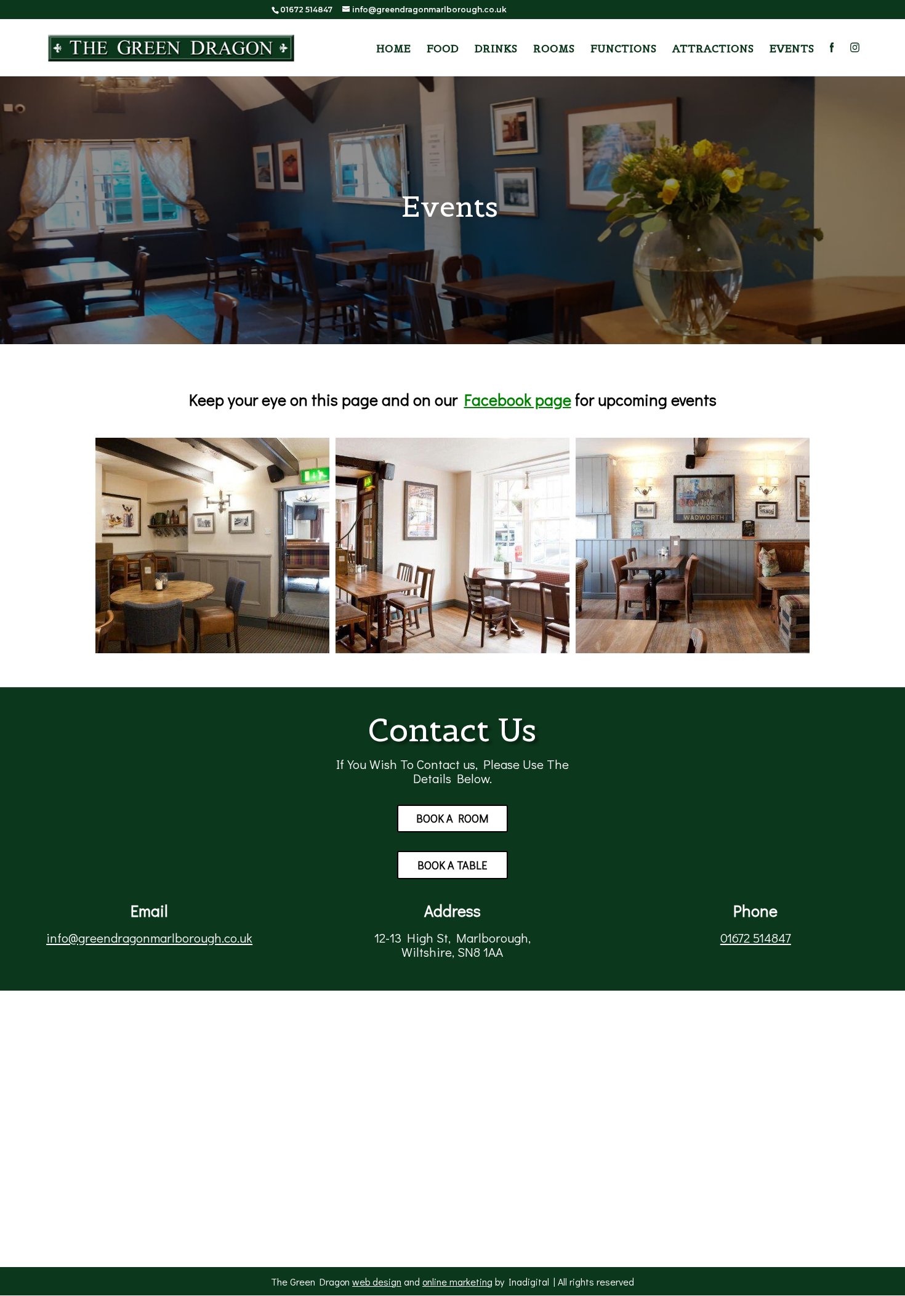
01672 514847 (755, 937)
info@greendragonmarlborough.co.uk (149, 937)
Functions (623, 49)
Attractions (713, 49)
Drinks (496, 49)
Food (443, 49)
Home (393, 49)
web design (376, 1281)
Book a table (452, 865)
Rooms (553, 49)
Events (792, 49)
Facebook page (517, 399)
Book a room (452, 818)
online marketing (457, 1281)
